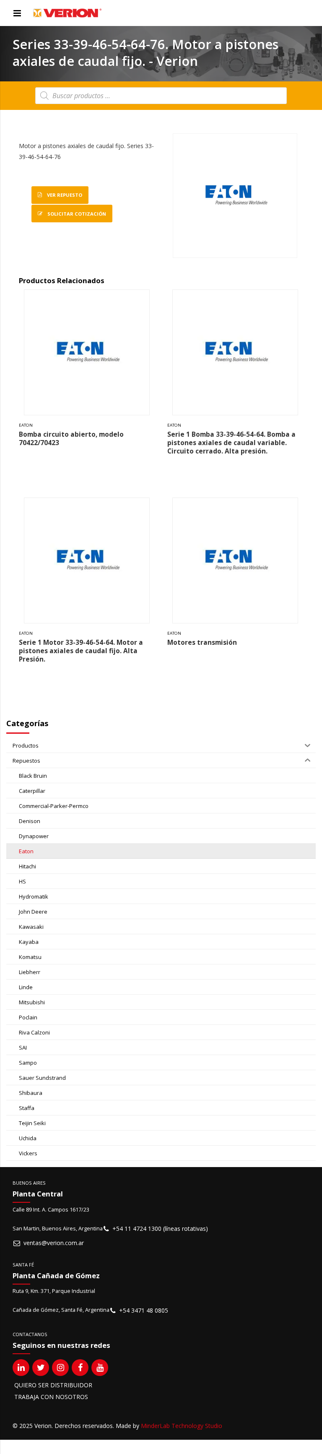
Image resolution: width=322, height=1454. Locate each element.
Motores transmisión (202, 642)
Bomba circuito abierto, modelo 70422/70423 (71, 438)
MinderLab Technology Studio (181, 1426)
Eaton (26, 425)
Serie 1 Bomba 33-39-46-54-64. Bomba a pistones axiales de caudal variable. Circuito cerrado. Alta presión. (231, 443)
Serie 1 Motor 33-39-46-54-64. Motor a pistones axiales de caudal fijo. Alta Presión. (81, 651)
